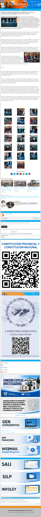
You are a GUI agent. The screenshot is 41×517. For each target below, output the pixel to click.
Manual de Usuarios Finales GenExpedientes (8, 432)
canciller (21, 196)
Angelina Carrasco (14, 196)
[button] (7, 112)
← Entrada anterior (4, 218)
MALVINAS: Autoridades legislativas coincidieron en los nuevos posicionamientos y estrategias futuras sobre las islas (17, 13)
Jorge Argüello (3, 197)
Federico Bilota (25, 196)
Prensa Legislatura (8, 213)
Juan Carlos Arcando (9, 197)
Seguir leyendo (20, 514)
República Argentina (36, 197)
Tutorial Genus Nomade (5, 430)
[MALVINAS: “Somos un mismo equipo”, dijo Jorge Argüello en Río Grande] (20, 183)
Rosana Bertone (3, 198)
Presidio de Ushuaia (24, 197)
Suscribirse (4, 226)
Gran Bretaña (37, 196)
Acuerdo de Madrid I (7, 196)
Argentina (18, 196)
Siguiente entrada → (37, 218)
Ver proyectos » (38, 503)
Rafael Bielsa (30, 197)
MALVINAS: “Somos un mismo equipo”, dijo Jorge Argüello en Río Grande (20, 188)
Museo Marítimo (18, 197)
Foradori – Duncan (31, 196)
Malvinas (14, 197)
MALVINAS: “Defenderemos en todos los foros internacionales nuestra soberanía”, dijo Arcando (33, 188)
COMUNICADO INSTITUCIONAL (20, 415)
